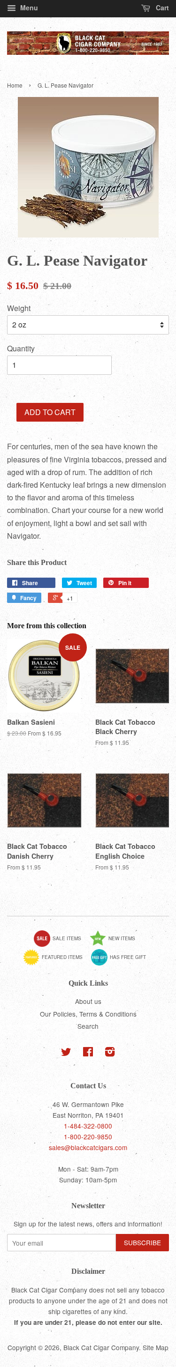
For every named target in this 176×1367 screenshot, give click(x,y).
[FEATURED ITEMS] (56, 963)
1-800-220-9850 (88, 1136)
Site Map (155, 1347)
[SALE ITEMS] (61, 945)
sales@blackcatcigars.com (88, 1147)
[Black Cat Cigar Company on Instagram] (110, 1053)
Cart (161, 7)
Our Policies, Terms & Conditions (88, 1013)
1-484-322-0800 (88, 1125)
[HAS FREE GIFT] (122, 963)
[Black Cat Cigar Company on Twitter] (66, 1053)
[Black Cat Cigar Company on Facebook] (88, 1053)
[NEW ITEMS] (116, 945)
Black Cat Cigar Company (101, 1347)
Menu (28, 7)
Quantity (21, 348)
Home (15, 85)
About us (88, 1001)
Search (88, 1026)
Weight (19, 308)
